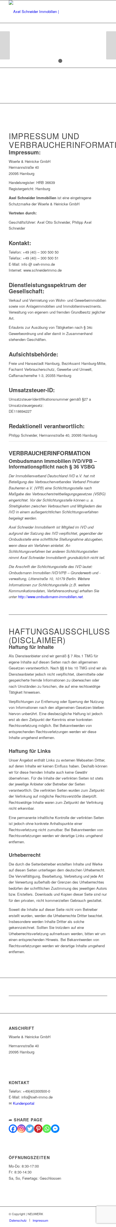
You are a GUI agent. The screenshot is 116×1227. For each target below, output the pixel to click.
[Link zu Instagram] (86, 1214)
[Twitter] (30, 1128)
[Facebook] (13, 1128)
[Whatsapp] (47, 1128)
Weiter (111, 45)
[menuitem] (18, 1220)
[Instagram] (21, 1128)
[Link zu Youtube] (94, 1214)
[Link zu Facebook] (77, 1214)
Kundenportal (23, 1103)
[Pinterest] (38, 1128)
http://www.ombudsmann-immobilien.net (50, 596)
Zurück (5, 45)
